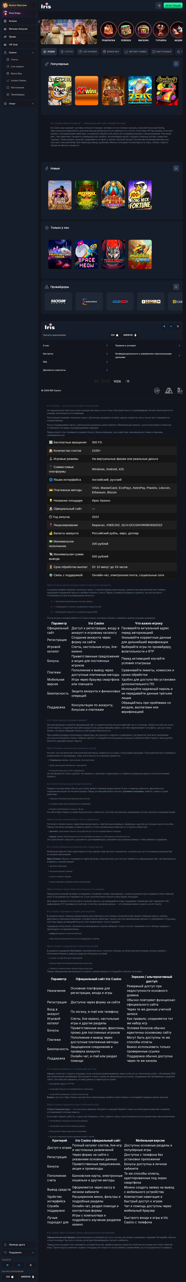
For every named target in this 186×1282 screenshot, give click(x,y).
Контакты (48, 353)
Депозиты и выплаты (54, 370)
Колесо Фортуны (18, 5)
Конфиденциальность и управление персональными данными (143, 355)
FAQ (45, 362)
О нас (46, 345)
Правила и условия (125, 345)
